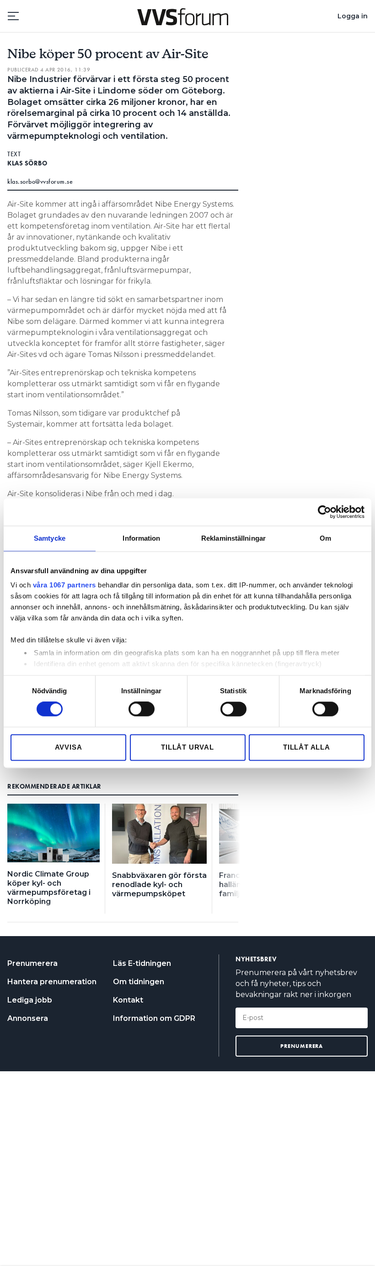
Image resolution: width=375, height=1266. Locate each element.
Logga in (353, 16)
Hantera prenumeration (51, 981)
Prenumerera (32, 963)
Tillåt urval (187, 747)
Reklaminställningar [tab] (233, 538)
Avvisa (68, 747)
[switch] (142, 709)
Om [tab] (325, 538)
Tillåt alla (306, 747)
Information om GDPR (154, 1018)
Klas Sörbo (27, 163)
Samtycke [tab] (49, 538)
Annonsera (27, 1018)
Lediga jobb (29, 1000)
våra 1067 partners (64, 585)
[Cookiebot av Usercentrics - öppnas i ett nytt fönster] (324, 512)
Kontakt (128, 1000)
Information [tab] (141, 538)
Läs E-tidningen (142, 963)
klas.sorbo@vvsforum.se (40, 181)
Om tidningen (138, 981)
